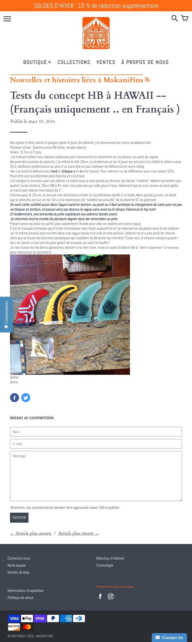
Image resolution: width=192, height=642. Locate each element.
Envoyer (19, 517)
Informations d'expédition (26, 590)
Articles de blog (18, 572)
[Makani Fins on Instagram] (110, 599)
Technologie (104, 565)
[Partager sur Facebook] (14, 397)
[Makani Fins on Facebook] (100, 599)
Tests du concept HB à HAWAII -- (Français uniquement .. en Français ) (95, 102)
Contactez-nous (19, 558)
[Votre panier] (184, 19)
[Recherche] (174, 19)
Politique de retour (21, 597)
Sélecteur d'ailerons (110, 558)
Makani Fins (44, 636)
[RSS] (147, 80)
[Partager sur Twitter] (25, 397)
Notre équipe (17, 565)
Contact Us (171, 637)
